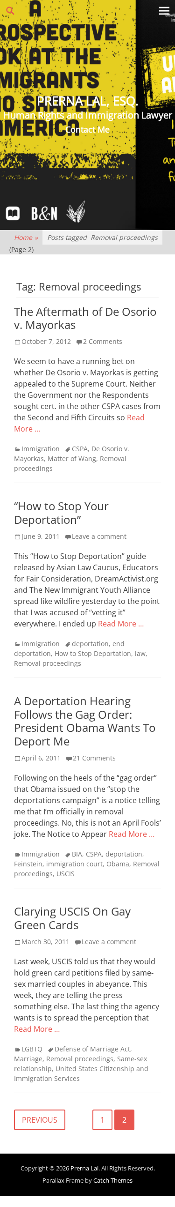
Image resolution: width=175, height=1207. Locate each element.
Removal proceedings (47, 663)
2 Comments (102, 341)
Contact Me (87, 129)
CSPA (80, 448)
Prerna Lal (84, 1168)
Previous (39, 1120)
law (140, 653)
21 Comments (94, 757)
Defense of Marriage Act (92, 1048)
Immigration (40, 448)
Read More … (121, 623)
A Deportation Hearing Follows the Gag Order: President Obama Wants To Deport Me (84, 721)
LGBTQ (31, 1048)
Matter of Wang (72, 458)
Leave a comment (99, 536)
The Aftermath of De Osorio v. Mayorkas (85, 318)
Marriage (28, 1058)
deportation (90, 643)
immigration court (74, 863)
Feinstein (28, 863)
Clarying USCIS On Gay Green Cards (72, 917)
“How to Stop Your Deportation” (61, 512)
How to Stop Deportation (93, 653)
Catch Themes (113, 1180)
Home (26, 237)
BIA (77, 853)
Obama (117, 863)
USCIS (65, 873)
